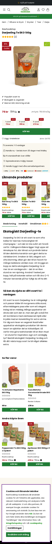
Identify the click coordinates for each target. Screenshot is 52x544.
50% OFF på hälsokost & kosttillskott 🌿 (26, 16)
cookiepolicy (36, 523)
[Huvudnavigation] (4, 9)
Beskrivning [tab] (9, 223)
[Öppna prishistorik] (19, 112)
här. (31, 514)
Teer (39, 22)
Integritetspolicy (14, 523)
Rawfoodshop (9, 29)
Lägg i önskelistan (12, 138)
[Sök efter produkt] (8, 9)
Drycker (30, 22)
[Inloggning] (38, 9)
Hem (4, 22)
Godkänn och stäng (18, 534)
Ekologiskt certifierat (25, 3)
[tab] (23, 223)
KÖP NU (13, 464)
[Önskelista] (43, 9)
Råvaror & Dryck (17, 22)
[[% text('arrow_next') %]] (47, 385)
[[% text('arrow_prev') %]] (4, 385)
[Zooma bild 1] (26, 66)
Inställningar (15, 528)
